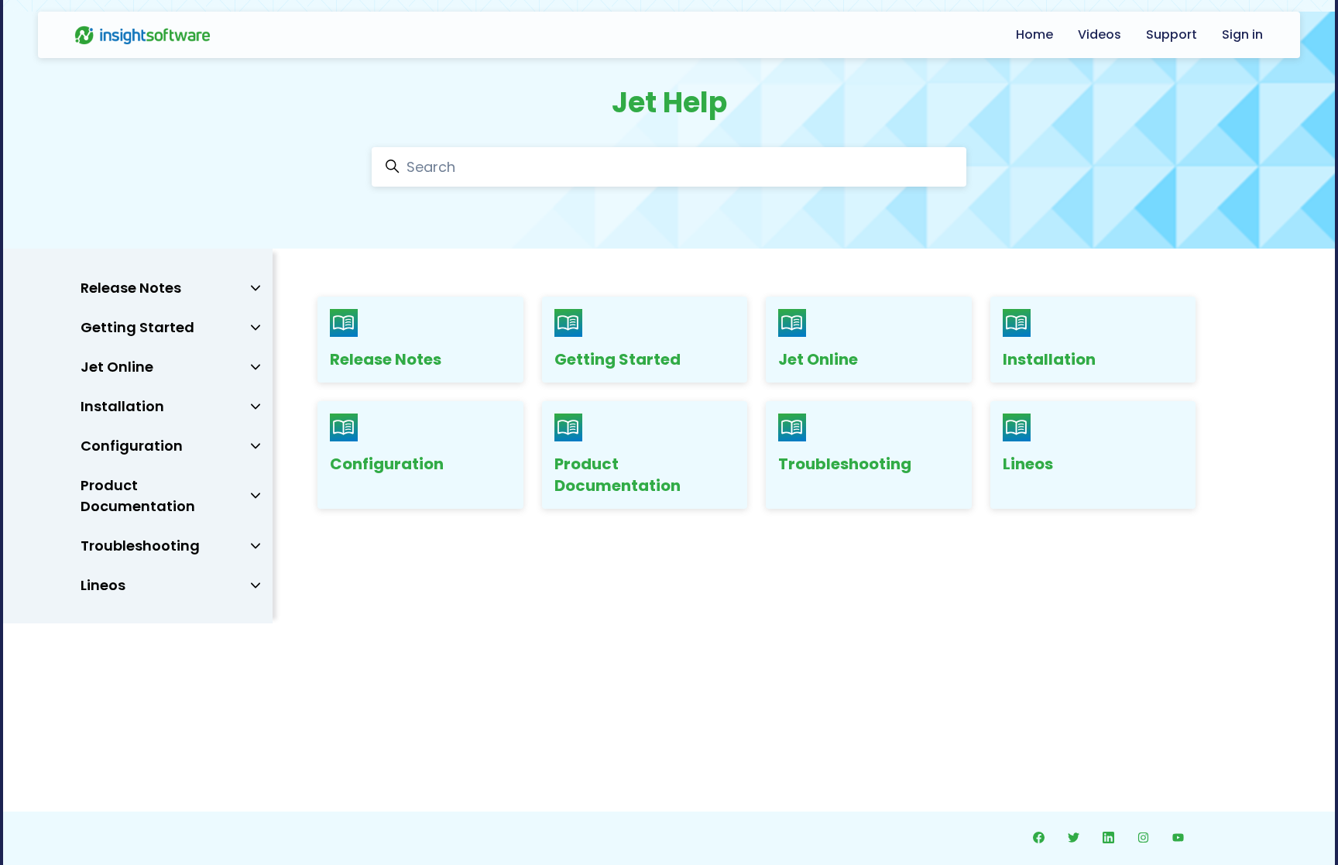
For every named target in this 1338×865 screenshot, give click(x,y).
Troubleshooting (844, 464)
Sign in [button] (1242, 34)
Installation (1049, 359)
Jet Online (818, 359)
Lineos (1028, 464)
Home (1034, 34)
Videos (1099, 34)
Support (1171, 34)
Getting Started (617, 359)
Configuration (387, 464)
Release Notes (385, 359)
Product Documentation (617, 474)
